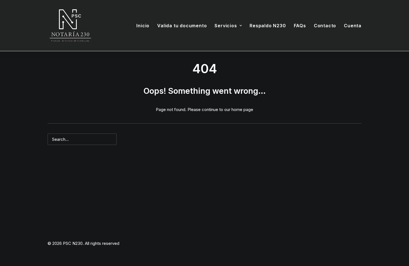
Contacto (325, 25)
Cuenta (352, 25)
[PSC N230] (70, 26)
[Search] (204, 139)
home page (242, 109)
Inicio (142, 25)
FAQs (300, 25)
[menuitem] (144, 25)
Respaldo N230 (268, 25)
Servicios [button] (226, 25)
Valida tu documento (182, 25)
